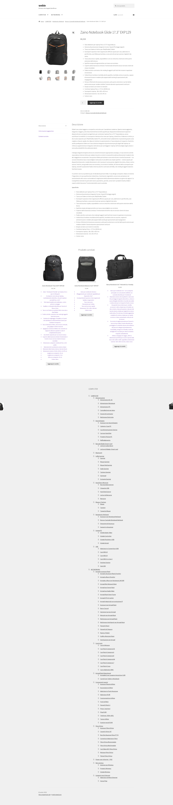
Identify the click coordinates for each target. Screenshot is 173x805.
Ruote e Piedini (105, 633)
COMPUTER (42, 15)
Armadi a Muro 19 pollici (107, 577)
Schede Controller (105, 536)
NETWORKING (55, 15)
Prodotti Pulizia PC (106, 437)
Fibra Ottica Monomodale (108, 742)
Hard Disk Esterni (105, 492)
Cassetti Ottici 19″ (106, 731)
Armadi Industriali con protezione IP (111, 601)
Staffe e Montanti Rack (107, 636)
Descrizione (42, 126)
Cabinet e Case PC (105, 426)
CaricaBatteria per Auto (107, 410)
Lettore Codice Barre (106, 446)
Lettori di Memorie (106, 495)
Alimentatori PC (105, 407)
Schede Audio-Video (106, 533)
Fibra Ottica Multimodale (108, 745)
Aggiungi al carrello (96, 103)
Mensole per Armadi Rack (108, 615)
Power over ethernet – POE (104, 759)
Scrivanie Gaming (105, 479)
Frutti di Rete (104, 702)
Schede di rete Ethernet (103, 775)
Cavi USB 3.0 (104, 555)
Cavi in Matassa (105, 645)
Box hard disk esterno (107, 485)
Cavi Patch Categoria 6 (107, 652)
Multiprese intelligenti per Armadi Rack (112, 622)
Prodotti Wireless (105, 768)
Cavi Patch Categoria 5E (107, 649)
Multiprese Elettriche (107, 417)
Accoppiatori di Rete (106, 688)
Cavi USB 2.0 (104, 552)
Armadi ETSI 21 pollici (107, 598)
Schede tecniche (43, 136)
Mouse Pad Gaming (106, 465)
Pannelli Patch (104, 626)
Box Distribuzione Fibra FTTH (109, 735)
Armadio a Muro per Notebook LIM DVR (112, 580)
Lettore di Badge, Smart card (109, 449)
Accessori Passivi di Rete (107, 684)
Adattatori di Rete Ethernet (108, 777)
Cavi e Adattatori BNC (107, 670)
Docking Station (105, 562)
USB (97, 546)
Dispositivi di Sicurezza (107, 523)
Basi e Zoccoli (104, 608)
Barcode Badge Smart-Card (104, 444)
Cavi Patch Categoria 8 (107, 656)
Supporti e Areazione (106, 527)
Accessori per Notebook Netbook (110, 517)
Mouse (102, 504)
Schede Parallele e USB (107, 539)
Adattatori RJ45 (105, 695)
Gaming (102, 458)
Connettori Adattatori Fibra (108, 738)
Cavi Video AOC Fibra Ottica (108, 749)
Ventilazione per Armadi (107, 640)
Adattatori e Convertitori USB (109, 548)
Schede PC (99, 530)
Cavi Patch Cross (105, 666)
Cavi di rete (99, 643)
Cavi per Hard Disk (105, 433)
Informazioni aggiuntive (46, 131)
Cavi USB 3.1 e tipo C (106, 559)
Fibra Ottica (99, 726)
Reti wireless (100, 763)
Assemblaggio (100, 421)
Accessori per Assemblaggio (108, 423)
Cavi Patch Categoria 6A (107, 659)
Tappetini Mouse (105, 511)
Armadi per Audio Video (107, 591)
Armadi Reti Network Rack (108, 584)
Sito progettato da (44, 795)
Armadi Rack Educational (103, 673)
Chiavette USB (104, 488)
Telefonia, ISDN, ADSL (107, 715)
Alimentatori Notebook (107, 403)
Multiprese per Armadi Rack (108, 619)
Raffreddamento (105, 440)
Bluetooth (99, 453)
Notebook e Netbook (58, 21)
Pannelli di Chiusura (106, 629)
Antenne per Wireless (106, 765)
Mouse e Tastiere (101, 502)
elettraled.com (56, 795)
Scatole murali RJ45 (106, 722)
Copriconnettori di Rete (107, 698)
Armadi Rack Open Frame (108, 594)
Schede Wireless (105, 772)
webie (42, 5)
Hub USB (103, 566)
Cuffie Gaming (100, 456)
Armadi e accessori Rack (103, 571)
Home (42, 21)
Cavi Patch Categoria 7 (107, 663)
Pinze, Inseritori (105, 709)
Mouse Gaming (104, 462)
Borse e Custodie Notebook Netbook (75, 21)
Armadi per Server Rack (107, 587)
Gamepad (103, 476)
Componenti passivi (102, 682)
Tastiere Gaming (105, 472)
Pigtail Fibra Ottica (106, 756)
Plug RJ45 (103, 712)
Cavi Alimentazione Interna (108, 430)
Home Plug (103, 781)
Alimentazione (100, 398)
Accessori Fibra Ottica (107, 728)
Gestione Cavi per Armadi (108, 612)
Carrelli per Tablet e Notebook (109, 679)
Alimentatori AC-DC (106, 400)
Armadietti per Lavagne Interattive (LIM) (112, 675)
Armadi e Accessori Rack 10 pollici (110, 574)
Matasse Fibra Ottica (106, 752)
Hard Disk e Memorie (102, 483)
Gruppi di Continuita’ (106, 414)
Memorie (103, 499)
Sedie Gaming (104, 469)
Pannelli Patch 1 (105, 705)
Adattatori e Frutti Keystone (109, 691)
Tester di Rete (104, 719)
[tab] (53, 126)
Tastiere (102, 508)
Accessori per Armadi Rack (108, 605)
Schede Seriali (104, 543)
